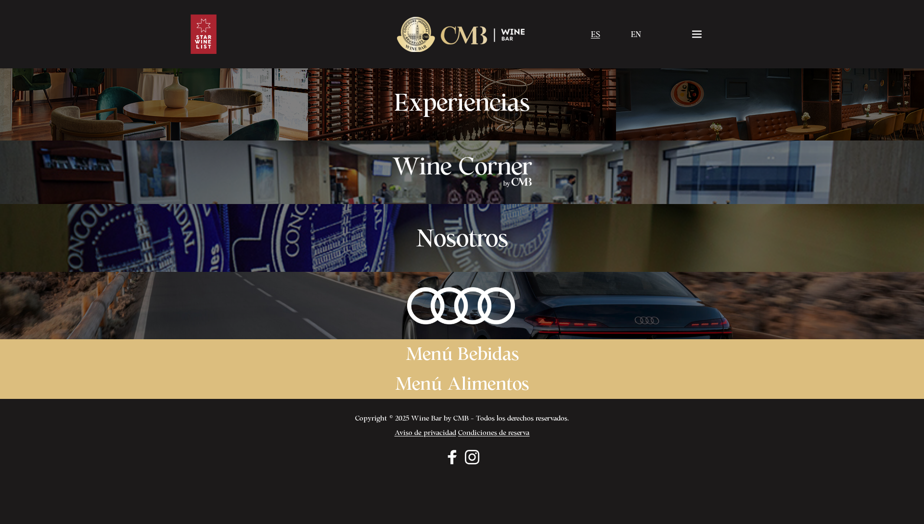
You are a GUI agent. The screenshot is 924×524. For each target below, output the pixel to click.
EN (636, 34)
